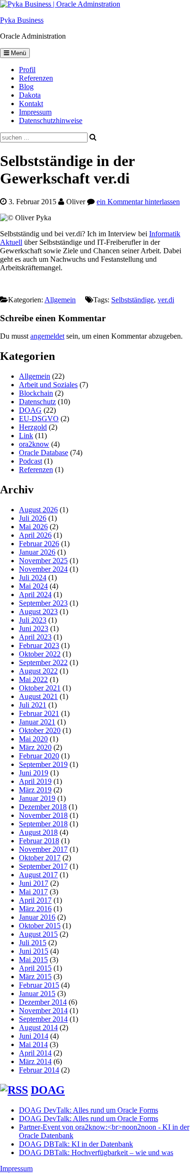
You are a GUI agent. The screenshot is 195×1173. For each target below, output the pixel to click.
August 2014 (38, 1027)
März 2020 (35, 747)
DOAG (30, 410)
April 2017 (35, 900)
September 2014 (43, 1019)
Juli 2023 (32, 620)
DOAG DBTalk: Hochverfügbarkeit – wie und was (96, 1152)
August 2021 (38, 696)
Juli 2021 (32, 705)
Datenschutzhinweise (50, 120)
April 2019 (35, 781)
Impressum (35, 112)
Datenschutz (37, 402)
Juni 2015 (33, 951)
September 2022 (43, 662)
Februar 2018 (39, 841)
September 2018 (43, 824)
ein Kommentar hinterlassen (138, 202)
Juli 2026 (32, 518)
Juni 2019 (33, 773)
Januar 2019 (37, 798)
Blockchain (36, 393)
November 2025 (43, 561)
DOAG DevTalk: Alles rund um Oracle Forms (88, 1110)
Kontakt (31, 104)
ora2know (34, 444)
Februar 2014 (39, 1070)
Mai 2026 (33, 527)
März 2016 (35, 909)
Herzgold (33, 427)
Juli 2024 (32, 578)
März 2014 (35, 1061)
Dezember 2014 (43, 1002)
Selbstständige (132, 300)
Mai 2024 (33, 586)
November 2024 (43, 569)
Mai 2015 (33, 960)
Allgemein (60, 300)
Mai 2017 (33, 892)
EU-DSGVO (39, 419)
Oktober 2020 (40, 730)
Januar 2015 (37, 994)
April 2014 (35, 1053)
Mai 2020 (33, 739)
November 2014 (43, 1011)
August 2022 (38, 671)
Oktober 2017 (40, 858)
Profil (27, 70)
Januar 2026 (37, 552)
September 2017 (43, 866)
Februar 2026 (39, 544)
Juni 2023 (33, 628)
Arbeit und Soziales (48, 385)
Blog (26, 87)
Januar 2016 (37, 917)
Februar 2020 (39, 756)
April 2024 (35, 595)
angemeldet (47, 336)
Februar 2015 (39, 985)
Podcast (30, 461)
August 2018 (38, 832)
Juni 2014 (33, 1036)
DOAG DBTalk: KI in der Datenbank (76, 1144)
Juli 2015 (32, 943)
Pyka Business (22, 20)
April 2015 (35, 968)
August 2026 (38, 510)
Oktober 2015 (40, 926)
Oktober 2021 (40, 688)
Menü (17, 53)
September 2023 (43, 603)
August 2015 (38, 934)
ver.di (166, 300)
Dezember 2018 (43, 807)
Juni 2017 (33, 883)
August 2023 (38, 611)
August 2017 (38, 875)
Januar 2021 (37, 722)
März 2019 (35, 790)
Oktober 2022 (40, 654)
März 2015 (35, 977)
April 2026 (35, 535)
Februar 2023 (39, 645)
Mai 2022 (33, 679)
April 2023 (35, 637)
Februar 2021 (39, 713)
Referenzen (36, 78)
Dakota (30, 95)
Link (26, 436)
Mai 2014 (33, 1044)
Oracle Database (43, 453)
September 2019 (43, 764)
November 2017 (43, 849)
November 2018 (43, 815)
